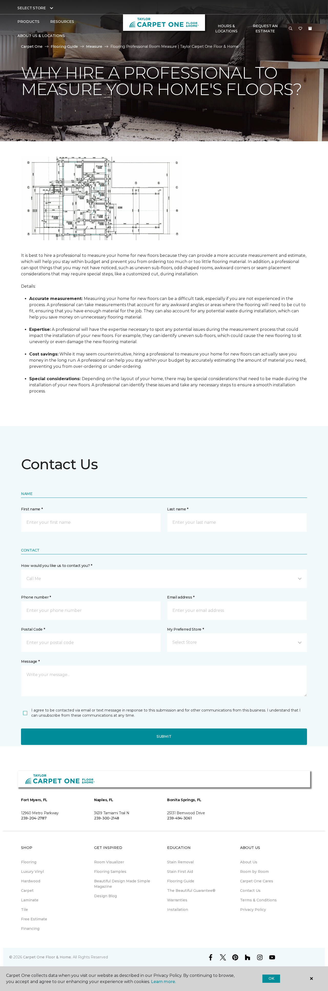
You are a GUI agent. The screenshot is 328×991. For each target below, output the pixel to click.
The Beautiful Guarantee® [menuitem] (191, 890)
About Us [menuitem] (248, 862)
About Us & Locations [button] (41, 35)
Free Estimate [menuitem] (34, 919)
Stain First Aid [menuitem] (180, 871)
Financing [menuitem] (30, 928)
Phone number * (36, 597)
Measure (94, 46)
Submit (164, 736)
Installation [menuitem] (177, 909)
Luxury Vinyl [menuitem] (32, 871)
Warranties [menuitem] (177, 900)
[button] (290, 28)
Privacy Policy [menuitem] (253, 909)
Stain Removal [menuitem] (180, 862)
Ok (271, 978)
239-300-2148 (106, 818)
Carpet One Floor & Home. (47, 957)
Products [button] (28, 21)
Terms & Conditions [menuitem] (258, 900)
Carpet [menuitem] (27, 890)
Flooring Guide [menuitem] (180, 881)
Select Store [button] (31, 8)
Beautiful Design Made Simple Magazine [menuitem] (122, 884)
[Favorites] (300, 28)
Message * (30, 661)
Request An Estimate (265, 28)
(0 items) (310, 28)
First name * (32, 509)
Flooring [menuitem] (28, 862)
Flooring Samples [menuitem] (110, 871)
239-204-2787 (34, 818)
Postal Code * (33, 629)
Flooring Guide (64, 46)
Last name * (177, 509)
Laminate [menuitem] (29, 900)
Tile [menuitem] (24, 909)
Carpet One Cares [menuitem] (256, 881)
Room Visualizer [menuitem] (109, 862)
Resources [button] (62, 21)
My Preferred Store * (185, 629)
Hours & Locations (226, 28)
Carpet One (32, 46)
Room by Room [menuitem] (254, 871)
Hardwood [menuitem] (30, 881)
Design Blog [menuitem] (105, 896)
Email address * (180, 597)
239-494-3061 (179, 818)
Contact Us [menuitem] (250, 890)
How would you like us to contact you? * (56, 565)
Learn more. (163, 981)
